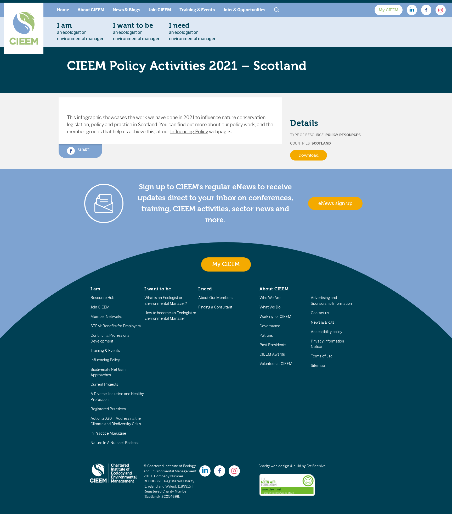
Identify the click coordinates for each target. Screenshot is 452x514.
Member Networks (106, 316)
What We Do (269, 307)
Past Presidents (272, 344)
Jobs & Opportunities (244, 9)
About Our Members (215, 297)
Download (308, 155)
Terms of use (321, 356)
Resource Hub (102, 297)
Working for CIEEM (275, 316)
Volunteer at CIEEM (275, 363)
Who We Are (269, 297)
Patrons (266, 335)
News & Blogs (126, 9)
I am (95, 288)
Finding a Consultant (215, 307)
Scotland (321, 143)
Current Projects (104, 384)
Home (63, 9)
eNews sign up (335, 203)
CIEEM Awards (272, 354)
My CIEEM (388, 10)
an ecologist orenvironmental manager (80, 31)
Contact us (320, 313)
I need (205, 288)
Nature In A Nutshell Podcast (115, 442)
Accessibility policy (326, 331)
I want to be (157, 288)
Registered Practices (108, 409)
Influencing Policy (189, 132)
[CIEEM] (23, 28)
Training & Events (197, 9)
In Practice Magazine (108, 433)
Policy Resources (343, 135)
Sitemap (318, 365)
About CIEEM (90, 9)
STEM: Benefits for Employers (116, 326)
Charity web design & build (279, 466)
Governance (269, 326)
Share (83, 150)
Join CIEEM (160, 9)
